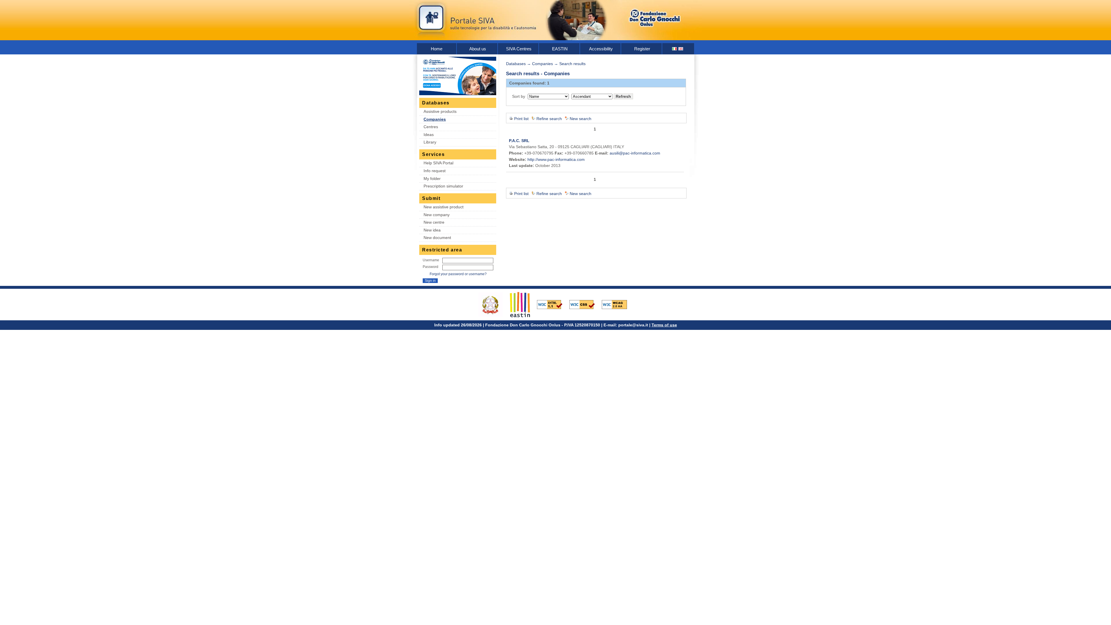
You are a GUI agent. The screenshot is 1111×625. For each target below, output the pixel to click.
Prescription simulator (443, 186)
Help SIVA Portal (438, 163)
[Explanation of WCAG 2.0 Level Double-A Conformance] (617, 304)
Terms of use (664, 325)
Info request (435, 170)
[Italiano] (674, 48)
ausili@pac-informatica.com (635, 153)
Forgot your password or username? (458, 274)
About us (477, 48)
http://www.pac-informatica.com (556, 159)
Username (431, 260)
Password (430, 267)
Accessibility (601, 48)
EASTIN (560, 48)
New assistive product (443, 207)
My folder (432, 178)
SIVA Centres (518, 48)
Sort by (518, 96)
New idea (432, 230)
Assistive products (440, 111)
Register (642, 48)
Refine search (549, 118)
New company (437, 214)
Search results (572, 63)
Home (436, 48)
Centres (431, 126)
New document (437, 237)
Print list (521, 118)
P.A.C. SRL (519, 140)
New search (580, 118)
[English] (681, 48)
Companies (435, 119)
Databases (516, 63)
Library (430, 142)
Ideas (429, 134)
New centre (434, 222)
